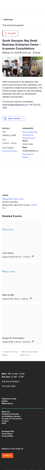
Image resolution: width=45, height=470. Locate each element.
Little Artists (8, 253)
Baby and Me (8, 295)
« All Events (7, 19)
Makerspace (7, 403)
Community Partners (9, 151)
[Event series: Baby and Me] (31, 298)
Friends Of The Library (12, 418)
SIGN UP (7, 455)
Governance (7, 433)
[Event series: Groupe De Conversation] (33, 341)
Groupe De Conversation (13, 338)
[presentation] (21, 235)
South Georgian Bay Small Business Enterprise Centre (29, 135)
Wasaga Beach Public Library (13, 199)
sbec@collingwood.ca (16, 104)
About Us (6, 411)
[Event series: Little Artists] (33, 256)
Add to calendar (14, 118)
